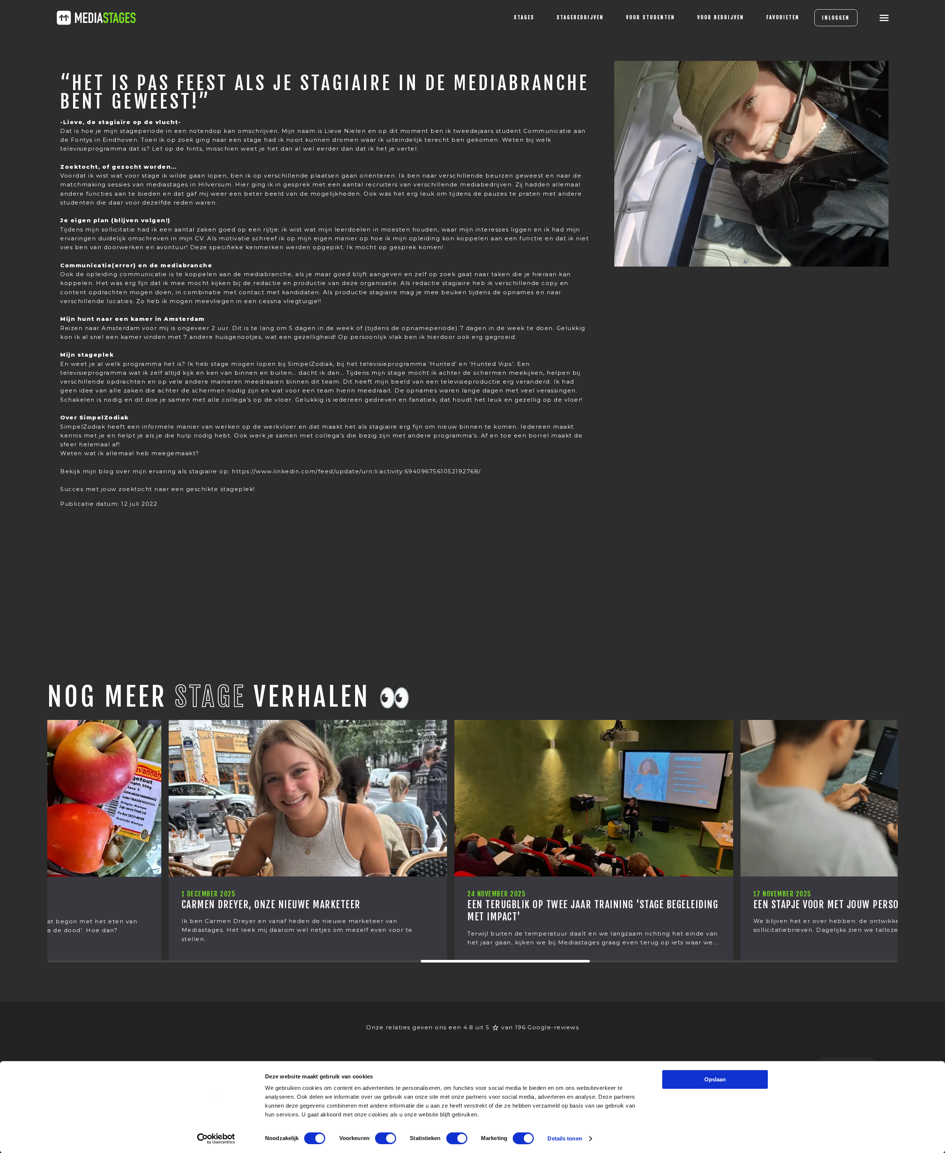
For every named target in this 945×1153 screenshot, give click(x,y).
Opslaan (715, 1079)
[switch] (385, 1138)
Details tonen (564, 1138)
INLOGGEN (836, 18)
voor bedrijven (720, 17)
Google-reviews (553, 1027)
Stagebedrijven (580, 17)
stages (524, 17)
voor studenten (650, 17)
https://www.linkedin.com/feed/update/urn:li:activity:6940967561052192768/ (356, 471)
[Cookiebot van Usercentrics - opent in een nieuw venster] (216, 1138)
